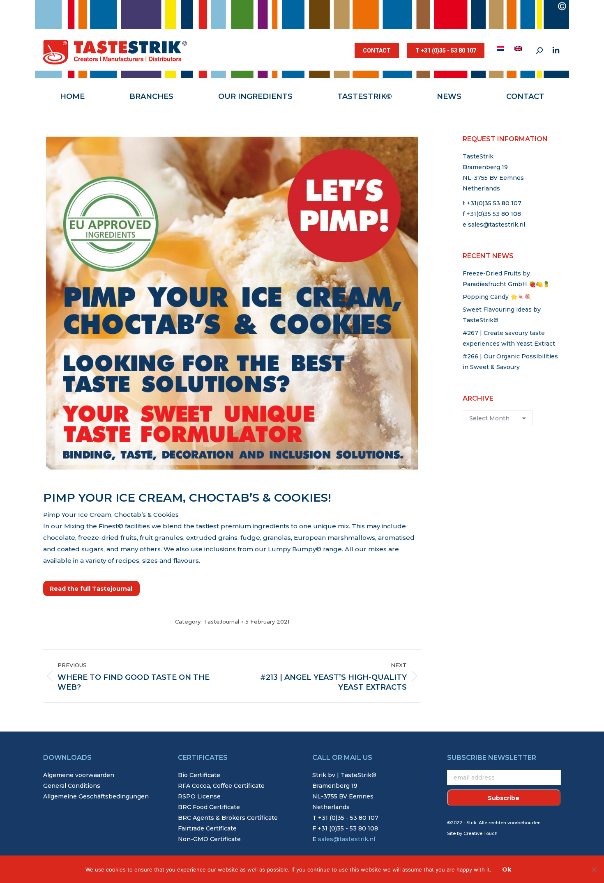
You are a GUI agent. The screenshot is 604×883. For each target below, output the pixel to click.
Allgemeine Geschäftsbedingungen (96, 796)
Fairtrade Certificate (207, 828)
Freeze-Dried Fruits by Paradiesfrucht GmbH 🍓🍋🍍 (506, 279)
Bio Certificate (199, 775)
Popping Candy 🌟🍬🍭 (497, 296)
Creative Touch (480, 833)
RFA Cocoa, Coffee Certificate (221, 785)
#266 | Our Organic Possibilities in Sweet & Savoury (510, 362)
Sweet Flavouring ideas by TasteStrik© (502, 315)
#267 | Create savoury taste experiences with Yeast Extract (509, 338)
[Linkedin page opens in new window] (556, 50)
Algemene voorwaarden (78, 775)
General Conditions (71, 785)
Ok (506, 869)
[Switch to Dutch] (501, 48)
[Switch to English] (519, 48)
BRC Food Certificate (209, 807)
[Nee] (594, 869)
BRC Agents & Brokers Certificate (228, 817)
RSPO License (199, 796)
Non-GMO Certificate (209, 839)
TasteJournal (221, 621)
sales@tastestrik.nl (496, 224)
